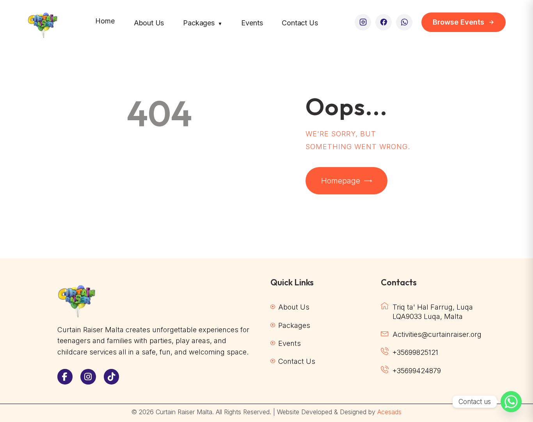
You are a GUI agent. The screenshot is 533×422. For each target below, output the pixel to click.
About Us (149, 23)
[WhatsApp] (404, 22)
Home (104, 21)
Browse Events (458, 22)
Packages (202, 23)
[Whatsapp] (511, 401)
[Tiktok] (111, 377)
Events (252, 23)
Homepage (340, 180)
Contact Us (300, 23)
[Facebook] (383, 22)
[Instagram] (363, 22)
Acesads (389, 412)
